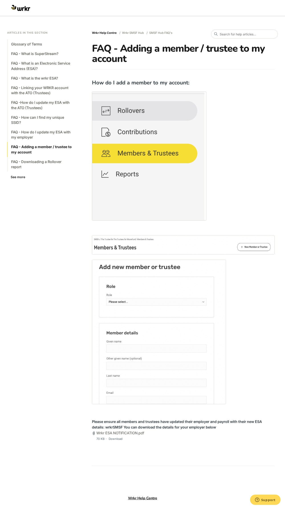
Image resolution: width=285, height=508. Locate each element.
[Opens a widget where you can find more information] (265, 500)
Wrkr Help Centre (104, 33)
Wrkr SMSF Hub (133, 33)
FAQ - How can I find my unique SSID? (37, 120)
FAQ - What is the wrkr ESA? (34, 78)
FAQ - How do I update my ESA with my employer (41, 134)
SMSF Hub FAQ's (160, 33)
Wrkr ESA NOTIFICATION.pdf (120, 433)
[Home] (20, 8)
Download (115, 439)
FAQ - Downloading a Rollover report (36, 164)
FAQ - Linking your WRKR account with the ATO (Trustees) (39, 90)
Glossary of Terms (26, 44)
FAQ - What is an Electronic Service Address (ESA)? (40, 66)
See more (18, 177)
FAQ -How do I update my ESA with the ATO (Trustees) (40, 105)
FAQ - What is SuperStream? (34, 53)
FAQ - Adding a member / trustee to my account (41, 149)
